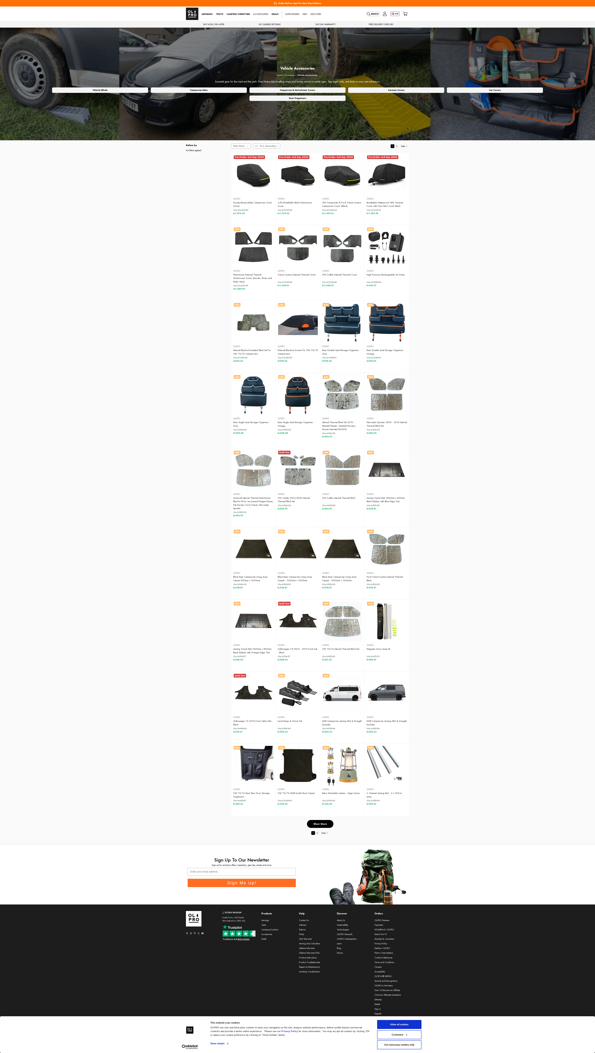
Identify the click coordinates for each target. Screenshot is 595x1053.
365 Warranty (305, 938)
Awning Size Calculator (309, 943)
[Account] (385, 14)
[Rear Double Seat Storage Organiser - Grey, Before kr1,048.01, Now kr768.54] (342, 323)
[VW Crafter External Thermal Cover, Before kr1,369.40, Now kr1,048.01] (342, 247)
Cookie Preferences (383, 957)
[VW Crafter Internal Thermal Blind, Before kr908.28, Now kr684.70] (342, 470)
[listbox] (269, 146)
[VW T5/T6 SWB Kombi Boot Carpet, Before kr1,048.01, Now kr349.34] (298, 766)
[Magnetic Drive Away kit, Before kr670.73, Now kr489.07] (387, 621)
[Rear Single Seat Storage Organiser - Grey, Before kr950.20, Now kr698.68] (253, 395)
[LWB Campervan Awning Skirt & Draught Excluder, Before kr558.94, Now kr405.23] (342, 693)
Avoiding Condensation (309, 971)
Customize (397, 1034)
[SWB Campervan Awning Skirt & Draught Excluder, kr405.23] (387, 693)
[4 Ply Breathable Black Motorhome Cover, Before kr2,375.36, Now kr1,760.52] (298, 175)
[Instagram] (191, 933)
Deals (275, 14)
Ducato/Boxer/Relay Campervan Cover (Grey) (252, 204)
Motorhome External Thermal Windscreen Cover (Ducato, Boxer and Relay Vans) (252, 278)
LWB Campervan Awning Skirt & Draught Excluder (342, 722)
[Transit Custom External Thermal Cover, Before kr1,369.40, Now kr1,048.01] (298, 247)
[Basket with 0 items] (405, 14)
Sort (256, 145)
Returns (302, 929)
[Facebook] (187, 933)
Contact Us (304, 920)
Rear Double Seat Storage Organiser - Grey (341, 352)
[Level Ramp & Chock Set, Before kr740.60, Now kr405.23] (298, 693)
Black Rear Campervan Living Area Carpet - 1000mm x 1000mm (295, 578)
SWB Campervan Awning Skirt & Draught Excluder (387, 722)
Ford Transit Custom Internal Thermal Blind (385, 578)
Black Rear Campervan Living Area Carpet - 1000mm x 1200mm (339, 578)
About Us (341, 920)
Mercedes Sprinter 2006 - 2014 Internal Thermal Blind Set (387, 424)
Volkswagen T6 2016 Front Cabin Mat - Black (253, 722)
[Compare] (266, 187)
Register (378, 1013)
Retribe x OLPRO (382, 948)
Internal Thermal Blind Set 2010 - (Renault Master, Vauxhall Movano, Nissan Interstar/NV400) (339, 426)
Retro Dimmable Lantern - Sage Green (341, 793)
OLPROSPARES (292, 14)
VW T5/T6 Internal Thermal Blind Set (340, 649)
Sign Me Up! (241, 882)
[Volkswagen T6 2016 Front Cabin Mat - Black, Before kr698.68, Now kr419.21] (253, 693)
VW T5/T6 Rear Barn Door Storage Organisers (251, 794)
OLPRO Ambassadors (347, 938)
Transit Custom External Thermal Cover (297, 274)
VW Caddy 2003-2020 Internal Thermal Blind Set (294, 499)
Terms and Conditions (384, 962)
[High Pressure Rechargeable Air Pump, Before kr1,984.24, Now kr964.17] (387, 247)
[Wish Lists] (253, 187)
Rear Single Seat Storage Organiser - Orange (296, 424)
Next (403, 146)
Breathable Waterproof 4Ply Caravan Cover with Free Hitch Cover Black (385, 204)
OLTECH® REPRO (383, 976)
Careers (378, 967)
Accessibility (380, 971)
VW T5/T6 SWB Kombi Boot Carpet (296, 793)
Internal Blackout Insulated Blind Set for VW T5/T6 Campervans (252, 352)
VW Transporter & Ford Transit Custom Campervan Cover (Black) (341, 204)
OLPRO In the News (384, 985)
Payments (379, 924)
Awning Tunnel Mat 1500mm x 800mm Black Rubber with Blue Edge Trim (386, 499)
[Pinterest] (195, 933)
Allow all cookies (399, 1024)
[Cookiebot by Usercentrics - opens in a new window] (189, 1047)
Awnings (207, 14)
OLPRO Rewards (344, 934)
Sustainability (342, 924)
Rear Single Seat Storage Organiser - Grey (251, 424)
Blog (339, 948)
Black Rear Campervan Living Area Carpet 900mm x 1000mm (250, 578)
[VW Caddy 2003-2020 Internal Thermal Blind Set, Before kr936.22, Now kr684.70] (298, 470)
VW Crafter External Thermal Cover (339, 274)
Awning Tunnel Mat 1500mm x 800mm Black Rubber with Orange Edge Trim (252, 650)
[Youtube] (202, 933)
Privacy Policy (289, 1031)
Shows (340, 952)
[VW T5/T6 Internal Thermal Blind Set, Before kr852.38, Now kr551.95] (342, 621)
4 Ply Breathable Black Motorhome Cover (295, 204)
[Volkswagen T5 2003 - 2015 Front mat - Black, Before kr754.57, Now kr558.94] (298, 621)
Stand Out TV (381, 934)
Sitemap (378, 999)
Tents (219, 14)
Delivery (302, 924)
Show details (217, 1043)
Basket (377, 1004)
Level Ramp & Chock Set (290, 721)
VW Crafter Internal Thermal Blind (338, 498)
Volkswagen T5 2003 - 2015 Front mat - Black (297, 650)
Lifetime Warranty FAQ (309, 952)
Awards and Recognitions (386, 980)
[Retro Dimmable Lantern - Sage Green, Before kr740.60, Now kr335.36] (342, 766)
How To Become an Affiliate (387, 990)
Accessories (260, 14)
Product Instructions (308, 957)
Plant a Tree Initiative (384, 952)
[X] (199, 933)
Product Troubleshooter (309, 962)
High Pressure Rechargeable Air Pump (386, 274)
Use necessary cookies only (399, 1044)
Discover (316, 14)
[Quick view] (240, 187)
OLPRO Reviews (382, 920)
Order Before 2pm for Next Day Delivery (299, 3)
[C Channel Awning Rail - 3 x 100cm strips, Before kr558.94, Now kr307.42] (387, 766)
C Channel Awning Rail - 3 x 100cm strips (384, 794)
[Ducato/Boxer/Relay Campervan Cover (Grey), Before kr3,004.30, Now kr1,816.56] (253, 175)
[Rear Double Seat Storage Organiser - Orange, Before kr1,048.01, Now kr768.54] (387, 323)
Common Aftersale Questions (388, 994)
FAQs (301, 934)
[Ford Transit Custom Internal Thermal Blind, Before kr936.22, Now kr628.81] (387, 549)
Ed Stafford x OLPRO (384, 929)
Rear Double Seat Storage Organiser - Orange (386, 352)
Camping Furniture (238, 14)
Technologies (343, 929)
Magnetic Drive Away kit (378, 649)
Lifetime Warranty (307, 948)
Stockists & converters (384, 938)
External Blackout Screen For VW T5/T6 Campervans (298, 352)
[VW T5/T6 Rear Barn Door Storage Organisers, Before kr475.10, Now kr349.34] (253, 766)
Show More (320, 824)
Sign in (378, 1009)
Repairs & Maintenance (309, 967)
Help (305, 14)
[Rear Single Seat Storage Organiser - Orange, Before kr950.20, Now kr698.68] (298, 395)
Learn (339, 943)
